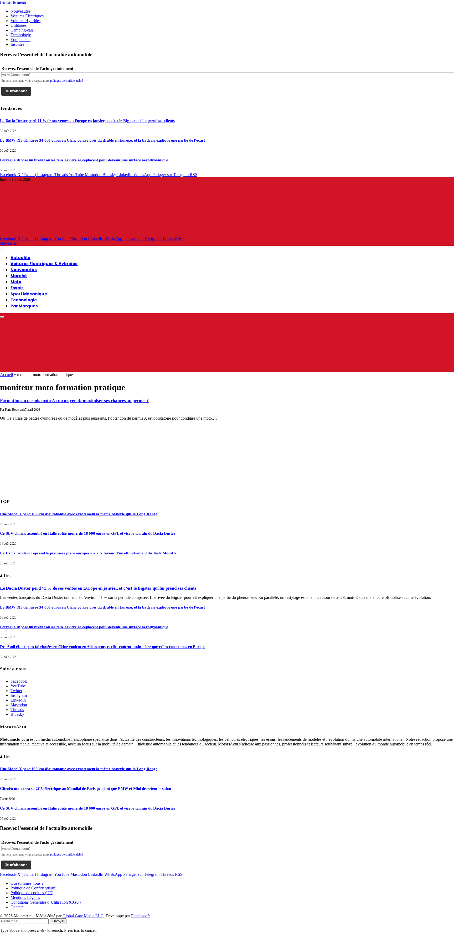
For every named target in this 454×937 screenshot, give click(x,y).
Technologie (21, 35)
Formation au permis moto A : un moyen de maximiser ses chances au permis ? (74, 400)
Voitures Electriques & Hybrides (44, 263)
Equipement (20, 39)
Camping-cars (22, 30)
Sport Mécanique (29, 294)
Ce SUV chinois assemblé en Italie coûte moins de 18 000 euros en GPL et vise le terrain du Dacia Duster (88, 533)
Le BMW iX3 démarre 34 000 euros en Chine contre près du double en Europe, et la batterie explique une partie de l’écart (102, 140)
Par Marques (24, 306)
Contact (17, 907)
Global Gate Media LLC (83, 916)
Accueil (6, 374)
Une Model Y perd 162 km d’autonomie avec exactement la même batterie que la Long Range (78, 514)
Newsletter (9, 243)
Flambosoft (140, 916)
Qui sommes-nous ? (27, 883)
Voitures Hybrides (25, 20)
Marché (19, 276)
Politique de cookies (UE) (32, 892)
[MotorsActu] (165, 233)
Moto (16, 282)
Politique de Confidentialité (33, 888)
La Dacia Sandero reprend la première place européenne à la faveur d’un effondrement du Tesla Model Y (88, 553)
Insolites (17, 44)
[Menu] (2, 249)
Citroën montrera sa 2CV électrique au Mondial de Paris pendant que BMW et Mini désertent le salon (85, 788)
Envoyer (58, 921)
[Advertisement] (39, 458)
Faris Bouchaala (15, 409)
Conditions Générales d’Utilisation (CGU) (46, 902)
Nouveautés (20, 11)
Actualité (20, 257)
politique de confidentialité (66, 81)
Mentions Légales (25, 897)
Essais (17, 288)
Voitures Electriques (27, 16)
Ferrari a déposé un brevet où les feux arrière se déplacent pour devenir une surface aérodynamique (84, 160)
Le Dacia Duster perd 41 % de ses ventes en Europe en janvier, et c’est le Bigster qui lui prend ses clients (87, 121)
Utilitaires (19, 25)
